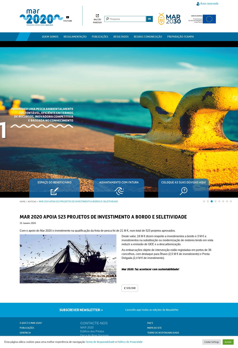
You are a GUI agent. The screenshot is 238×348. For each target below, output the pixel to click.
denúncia (25, 332)
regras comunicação (148, 36)
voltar (131, 288)
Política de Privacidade (130, 342)
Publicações (100, 36)
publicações (27, 327)
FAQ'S (150, 323)
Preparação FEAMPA (180, 36)
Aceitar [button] (228, 342)
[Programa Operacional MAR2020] (41, 17)
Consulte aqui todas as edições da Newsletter (142, 309)
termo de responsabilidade (163, 332)
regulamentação (75, 36)
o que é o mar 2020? (31, 323)
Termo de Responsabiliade (100, 342)
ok (149, 18)
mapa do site (154, 327)
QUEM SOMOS (50, 36)
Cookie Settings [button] (211, 342)
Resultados (121, 36)
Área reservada (209, 3)
